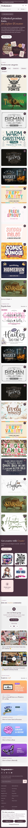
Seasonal (3, 798)
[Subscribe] (24, 781)
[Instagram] (10, 608)
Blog (13, 798)
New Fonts (3, 791)
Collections (3, 803)
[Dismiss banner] (25, 2)
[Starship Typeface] (13, 280)
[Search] (17, 9)
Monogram (12, 70)
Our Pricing (14, 788)
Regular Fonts (4, 793)
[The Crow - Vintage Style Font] (13, 100)
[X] (9, 772)
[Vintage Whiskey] (13, 172)
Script (9, 67)
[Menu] (25, 5)
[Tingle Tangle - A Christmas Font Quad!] (13, 434)
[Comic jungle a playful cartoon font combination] (13, 244)
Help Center (14, 800)
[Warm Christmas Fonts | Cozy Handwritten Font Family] (13, 136)
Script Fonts (4, 795)
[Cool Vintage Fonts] (13, 452)
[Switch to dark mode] (22, 5)
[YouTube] (16, 608)
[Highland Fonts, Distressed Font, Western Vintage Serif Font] (13, 82)
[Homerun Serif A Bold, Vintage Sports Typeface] (13, 262)
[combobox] (9, 9)
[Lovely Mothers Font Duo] (13, 398)
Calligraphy (4, 70)
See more (22, 297)
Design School (15, 795)
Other (2, 800)
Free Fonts (3, 788)
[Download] (20, 75)
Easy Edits (14, 793)
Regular (3, 67)
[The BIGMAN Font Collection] (13, 118)
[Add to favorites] (23, 75)
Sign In (13, 809)
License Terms (4, 809)
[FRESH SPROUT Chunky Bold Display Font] (13, 208)
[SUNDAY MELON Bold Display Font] (13, 226)
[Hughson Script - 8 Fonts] (13, 470)
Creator (13, 791)
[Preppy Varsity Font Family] (13, 190)
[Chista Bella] (13, 308)
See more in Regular (5, 290)
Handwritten (15, 67)
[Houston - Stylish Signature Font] (13, 506)
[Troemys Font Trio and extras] (13, 154)
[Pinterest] (6, 772)
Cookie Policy (15, 818)
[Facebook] (13, 608)
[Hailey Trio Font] (13, 326)
